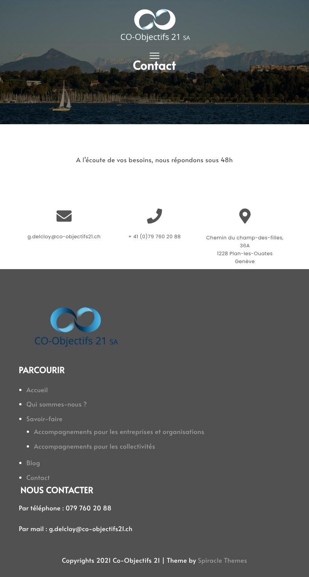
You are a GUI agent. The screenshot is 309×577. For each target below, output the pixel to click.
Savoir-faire (44, 418)
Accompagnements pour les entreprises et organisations (119, 431)
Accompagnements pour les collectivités (94, 446)
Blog (33, 462)
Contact (38, 477)
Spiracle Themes (222, 560)
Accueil (37, 389)
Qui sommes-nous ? (56, 403)
